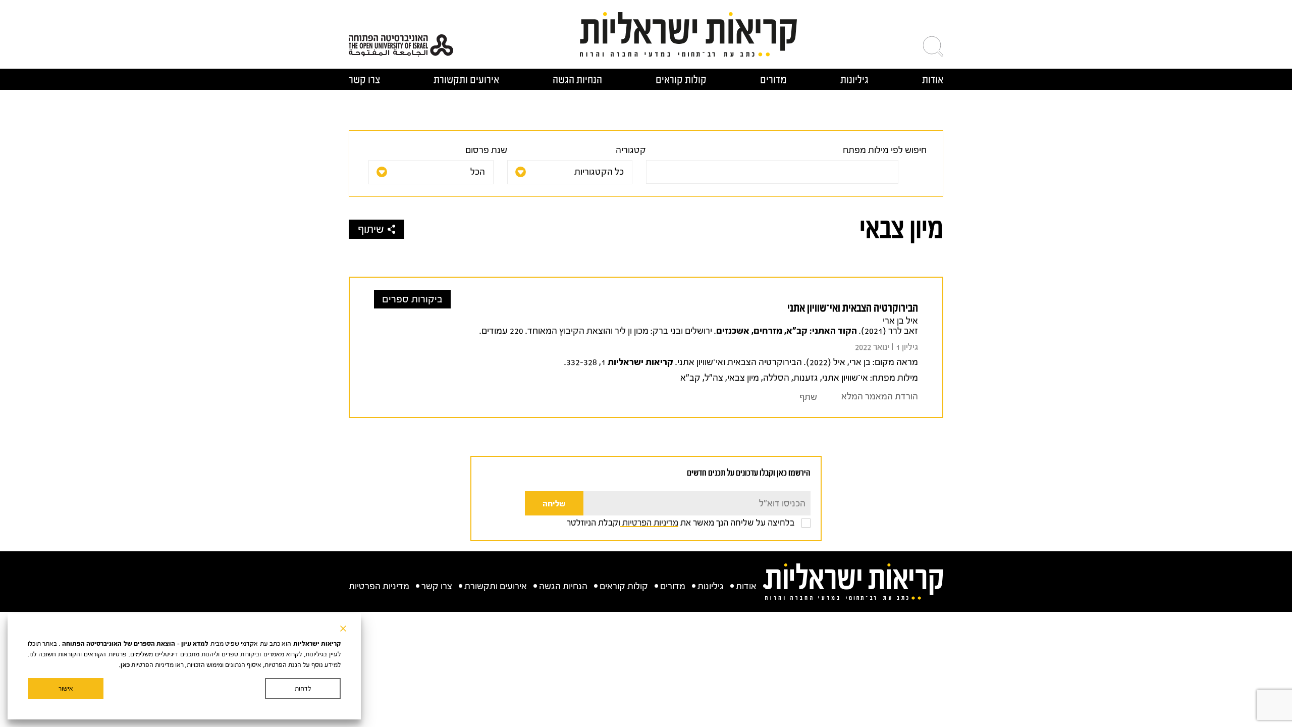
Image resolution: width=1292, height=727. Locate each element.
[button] (933, 46)
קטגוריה (631, 150)
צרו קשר (364, 79)
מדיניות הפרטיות (649, 522)
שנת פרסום (486, 150)
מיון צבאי (743, 378)
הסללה (776, 378)
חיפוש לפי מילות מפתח (885, 150)
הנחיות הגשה (577, 79)
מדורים (773, 79)
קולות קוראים (681, 79)
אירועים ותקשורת (466, 79)
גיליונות (854, 79)
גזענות (805, 378)
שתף (808, 397)
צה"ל (714, 378)
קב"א (690, 378)
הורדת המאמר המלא (879, 396)
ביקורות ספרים (412, 299)
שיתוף (371, 229)
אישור (66, 688)
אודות (932, 79)
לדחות (303, 688)
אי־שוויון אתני (845, 378)
